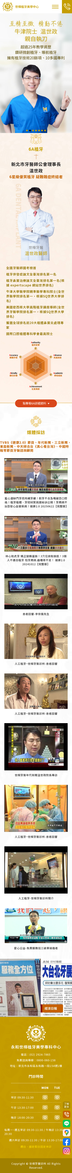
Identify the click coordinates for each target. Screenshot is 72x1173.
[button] (27, 130)
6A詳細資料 (34, 403)
